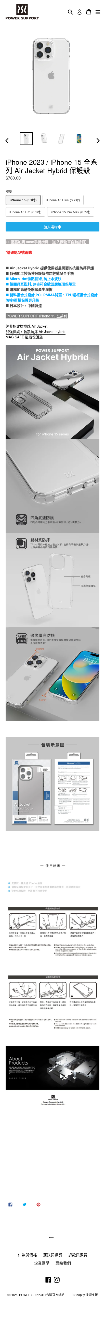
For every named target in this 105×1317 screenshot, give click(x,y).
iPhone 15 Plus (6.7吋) (63, 199)
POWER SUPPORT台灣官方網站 (41, 1294)
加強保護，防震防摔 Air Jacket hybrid (35, 331)
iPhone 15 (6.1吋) (23, 199)
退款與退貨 (77, 1254)
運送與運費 (52, 1254)
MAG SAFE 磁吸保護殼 (24, 336)
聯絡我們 (63, 1263)
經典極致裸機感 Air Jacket (26, 326)
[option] (26, 138)
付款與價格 (27, 1254)
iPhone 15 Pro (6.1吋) (25, 211)
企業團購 (41, 1263)
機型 (9, 191)
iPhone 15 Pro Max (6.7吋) (70, 211)
